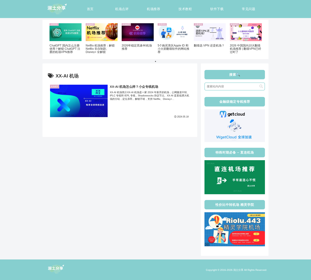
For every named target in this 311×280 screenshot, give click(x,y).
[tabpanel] (65, 39)
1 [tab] (155, 61)
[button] (261, 86)
